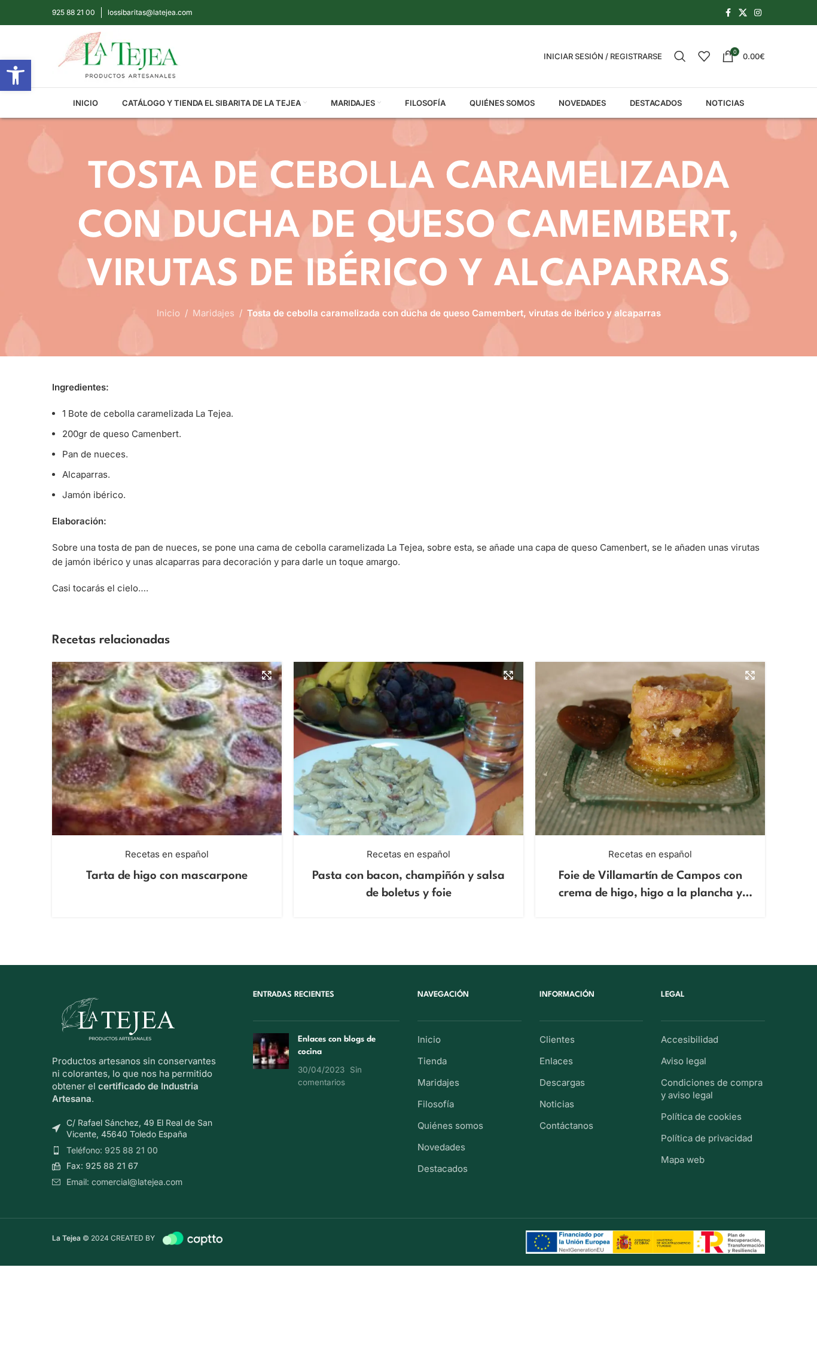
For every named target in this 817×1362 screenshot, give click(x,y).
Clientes (557, 1039)
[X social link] (743, 13)
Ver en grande (267, 675)
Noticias (556, 1104)
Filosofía (435, 1104)
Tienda (432, 1061)
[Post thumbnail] (271, 1060)
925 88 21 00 (73, 12)
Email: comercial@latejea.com (124, 1182)
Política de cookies (701, 1116)
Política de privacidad (706, 1138)
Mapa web (683, 1159)
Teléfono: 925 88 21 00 (112, 1150)
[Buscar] (680, 56)
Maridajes (213, 313)
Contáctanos (566, 1125)
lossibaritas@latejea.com (150, 12)
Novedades (441, 1147)
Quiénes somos (450, 1125)
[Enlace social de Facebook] (728, 13)
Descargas (562, 1082)
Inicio (168, 313)
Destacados (442, 1168)
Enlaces (556, 1061)
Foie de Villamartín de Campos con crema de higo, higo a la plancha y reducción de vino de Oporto (650, 893)
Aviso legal (683, 1061)
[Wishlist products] (704, 56)
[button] (15, 75)
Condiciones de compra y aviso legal (712, 1089)
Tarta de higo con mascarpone (167, 876)
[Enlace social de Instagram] (758, 13)
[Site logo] (118, 55)
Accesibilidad (689, 1039)
